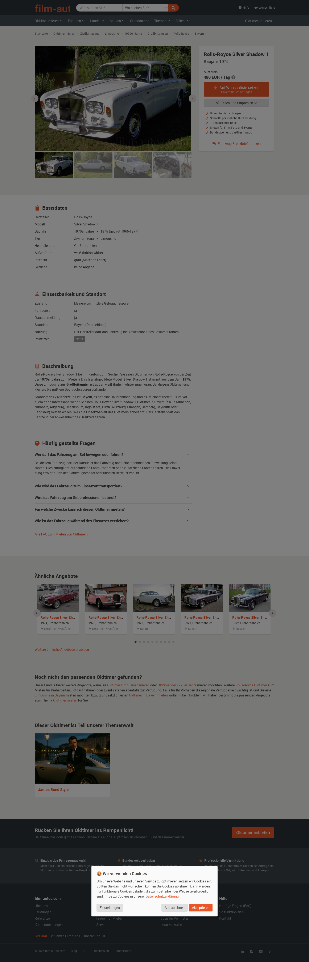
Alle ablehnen (175, 907)
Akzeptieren (200, 907)
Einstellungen (110, 907)
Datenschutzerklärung (162, 896)
